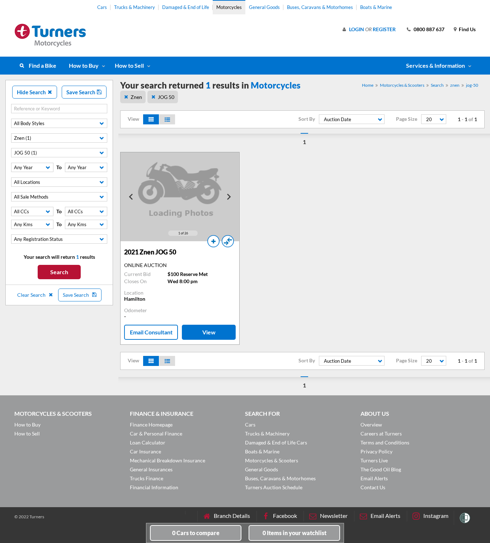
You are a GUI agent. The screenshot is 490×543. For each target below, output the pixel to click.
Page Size (406, 119)
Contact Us (373, 487)
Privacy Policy (376, 451)
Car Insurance (145, 451)
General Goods (264, 7)
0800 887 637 (429, 29)
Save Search (81, 92)
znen (455, 85)
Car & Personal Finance (156, 433)
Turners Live (374, 460)
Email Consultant (151, 332)
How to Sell (129, 65)
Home (367, 85)
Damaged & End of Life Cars (276, 442)
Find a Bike (42, 65)
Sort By (306, 119)
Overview (371, 424)
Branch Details (232, 515)
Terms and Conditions (385, 442)
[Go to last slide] (131, 196)
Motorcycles (229, 7)
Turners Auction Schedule (273, 487)
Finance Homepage (151, 424)
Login (356, 29)
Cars (102, 7)
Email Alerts (374, 478)
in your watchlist (294, 532)
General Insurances (151, 469)
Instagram (435, 515)
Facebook (285, 515)
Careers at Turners (381, 433)
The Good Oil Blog (381, 469)
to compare (196, 532)
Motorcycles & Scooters (402, 85)
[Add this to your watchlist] (213, 241)
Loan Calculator (147, 442)
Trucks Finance (146, 478)
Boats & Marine (376, 7)
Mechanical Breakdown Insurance (167, 460)
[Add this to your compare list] (228, 241)
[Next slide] (228, 196)
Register (384, 29)
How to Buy (84, 65)
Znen (136, 97)
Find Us (467, 29)
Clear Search (32, 295)
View (209, 332)
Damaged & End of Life (185, 7)
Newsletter (334, 515)
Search (59, 271)
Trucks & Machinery (134, 7)
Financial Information (154, 487)
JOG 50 (166, 97)
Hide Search (32, 92)
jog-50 (472, 85)
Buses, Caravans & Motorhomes (320, 7)
